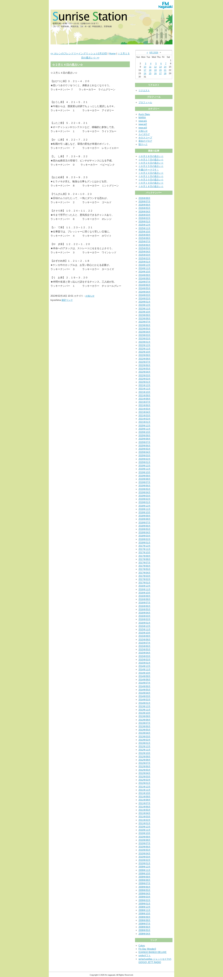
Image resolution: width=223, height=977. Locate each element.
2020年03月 (144, 455)
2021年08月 (144, 398)
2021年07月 (144, 402)
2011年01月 (144, 823)
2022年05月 (144, 368)
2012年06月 (144, 766)
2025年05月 (144, 248)
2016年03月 (144, 616)
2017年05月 (144, 569)
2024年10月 (144, 271)
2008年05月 (144, 930)
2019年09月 (144, 475)
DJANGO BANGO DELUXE (153, 952)
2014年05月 (144, 689)
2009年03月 (144, 897)
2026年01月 (144, 221)
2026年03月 (144, 215)
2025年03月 (144, 255)
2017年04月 (144, 572)
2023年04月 (144, 332)
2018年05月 (144, 529)
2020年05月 (144, 449)
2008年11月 (144, 910)
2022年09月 (144, 355)
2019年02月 (144, 499)
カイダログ (144, 134)
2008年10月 (144, 913)
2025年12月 (144, 225)
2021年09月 (144, 395)
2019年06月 (144, 485)
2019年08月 (144, 479)
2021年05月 (144, 409)
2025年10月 (144, 231)
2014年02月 (144, 699)
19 (155, 70)
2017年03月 (144, 576)
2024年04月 (144, 292)
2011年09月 (144, 796)
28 (165, 73)
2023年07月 (144, 322)
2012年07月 (144, 763)
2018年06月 (144, 526)
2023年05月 (144, 328)
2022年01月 (144, 382)
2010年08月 (144, 840)
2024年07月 (144, 281)
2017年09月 (144, 556)
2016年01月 (144, 623)
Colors (142, 945)
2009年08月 (144, 880)
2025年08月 (144, 238)
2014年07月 (144, 683)
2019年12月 (144, 465)
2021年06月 (144, 405)
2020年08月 (144, 438)
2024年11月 (144, 268)
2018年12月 (144, 506)
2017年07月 (144, 562)
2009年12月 (144, 866)
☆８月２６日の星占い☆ (151, 163)
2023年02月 (144, 338)
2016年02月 (144, 619)
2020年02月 (144, 459)
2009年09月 (144, 877)
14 (165, 67)
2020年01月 (144, 462)
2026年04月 (144, 211)
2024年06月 (144, 285)
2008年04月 (144, 933)
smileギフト (145, 955)
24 (145, 73)
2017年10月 (144, 552)
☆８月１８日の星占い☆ (151, 186)
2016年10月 (144, 592)
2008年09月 (144, 917)
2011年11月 (144, 790)
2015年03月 (144, 656)
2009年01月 (144, 903)
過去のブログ (145, 141)
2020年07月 (144, 442)
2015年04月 (144, 652)
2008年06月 (144, 927)
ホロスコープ (145, 137)
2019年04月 (144, 492)
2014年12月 (144, 666)
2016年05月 (144, 609)
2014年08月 (144, 679)
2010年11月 (144, 830)
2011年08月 (144, 800)
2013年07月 (144, 723)
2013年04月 (144, 733)
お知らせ (89, 296)
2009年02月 (144, 900)
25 (150, 73)
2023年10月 (144, 312)
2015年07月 (144, 643)
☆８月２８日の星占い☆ (151, 156)
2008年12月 (144, 907)
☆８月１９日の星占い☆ (151, 183)
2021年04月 (144, 412)
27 (160, 73)
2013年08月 (144, 719)
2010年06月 (144, 846)
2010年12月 (144, 826)
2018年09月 (144, 515)
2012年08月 (144, 760)
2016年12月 (144, 586)
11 (150, 67)
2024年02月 (144, 298)
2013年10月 (144, 713)
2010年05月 (144, 850)
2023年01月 (144, 342)
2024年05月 (144, 288)
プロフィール (145, 102)
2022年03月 (144, 375)
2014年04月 (144, 693)
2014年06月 (144, 686)
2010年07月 (144, 843)
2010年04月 (144, 853)
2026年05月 (144, 208)
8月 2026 (153, 52)
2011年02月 (144, 820)
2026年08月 (144, 198)
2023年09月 (144, 315)
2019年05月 (144, 489)
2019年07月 (144, 482)
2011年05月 (144, 810)
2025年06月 (144, 245)
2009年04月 (144, 893)
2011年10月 (144, 793)
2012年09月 (144, 756)
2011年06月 (144, 806)
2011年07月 (144, 803)
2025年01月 (144, 261)
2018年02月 (144, 539)
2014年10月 (144, 673)
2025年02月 (144, 258)
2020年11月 (144, 429)
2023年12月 (144, 305)
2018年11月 (144, 509)
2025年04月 (144, 251)
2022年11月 (144, 348)
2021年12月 (144, 385)
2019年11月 (144, 469)
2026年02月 (144, 218)
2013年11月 (144, 709)
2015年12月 (144, 626)
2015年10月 (144, 632)
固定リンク (67, 300)
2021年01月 (144, 422)
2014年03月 (144, 696)
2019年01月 (144, 502)
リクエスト (144, 90)
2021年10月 (144, 392)
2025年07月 (144, 241)
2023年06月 (144, 325)
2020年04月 (144, 452)
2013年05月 (144, 729)
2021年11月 (144, 388)
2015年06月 (144, 646)
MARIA (142, 117)
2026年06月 (144, 205)
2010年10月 (144, 833)
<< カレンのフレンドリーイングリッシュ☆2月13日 (79, 53)
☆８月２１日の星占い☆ (151, 176)
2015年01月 (144, 663)
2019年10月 (144, 472)
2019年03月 (144, 495)
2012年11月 (144, 749)
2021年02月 (144, 418)
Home (112, 53)
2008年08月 (144, 920)
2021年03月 (144, 415)
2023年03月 (144, 335)
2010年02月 (144, 860)
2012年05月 (144, 770)
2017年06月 (144, 566)
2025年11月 (144, 228)
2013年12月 (144, 706)
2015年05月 (144, 649)
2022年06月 (144, 365)
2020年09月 (144, 435)
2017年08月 (144, 559)
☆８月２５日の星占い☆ (151, 166)
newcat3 (143, 127)
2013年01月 (144, 743)
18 (150, 70)
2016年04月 (144, 612)
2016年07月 (144, 602)
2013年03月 (144, 736)
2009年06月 (144, 887)
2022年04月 (144, 372)
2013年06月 (144, 726)
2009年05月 (144, 890)
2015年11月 (144, 629)
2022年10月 (144, 352)
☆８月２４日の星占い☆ (151, 173)
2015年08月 (144, 639)
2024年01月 (144, 301)
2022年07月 (144, 362)
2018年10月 (144, 512)
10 (145, 67)
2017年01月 (144, 582)
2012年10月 (144, 753)
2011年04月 (144, 813)
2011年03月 (144, 816)
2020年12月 (144, 425)
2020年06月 (144, 445)
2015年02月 (144, 659)
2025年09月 (144, 235)
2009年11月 (144, 870)
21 (165, 70)
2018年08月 (144, 519)
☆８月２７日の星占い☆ (151, 159)
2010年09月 (144, 836)
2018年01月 (144, 542)
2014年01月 (144, 703)
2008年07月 (144, 923)
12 (155, 67)
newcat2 (143, 124)
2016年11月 (144, 589)
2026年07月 (144, 201)
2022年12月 (144, 345)
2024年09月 (144, 275)
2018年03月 (144, 535)
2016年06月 (144, 606)
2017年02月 (144, 579)
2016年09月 (144, 596)
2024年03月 (144, 295)
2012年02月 (144, 780)
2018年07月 (144, 522)
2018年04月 (144, 532)
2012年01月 (144, 783)
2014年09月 (144, 676)
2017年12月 (144, 546)
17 (145, 70)
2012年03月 (144, 776)
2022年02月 (144, 378)
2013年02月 (144, 739)
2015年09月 (144, 636)
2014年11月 (144, 669)
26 (155, 73)
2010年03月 (144, 856)
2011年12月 (144, 786)
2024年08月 (144, 278)
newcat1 (143, 121)
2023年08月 (144, 318)
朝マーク (143, 144)
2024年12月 (144, 265)
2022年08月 (144, 358)
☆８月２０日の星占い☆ (151, 179)
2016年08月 (144, 599)
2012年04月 (144, 773)
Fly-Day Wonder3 (147, 949)
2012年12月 (144, 746)
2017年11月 (144, 549)
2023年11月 (144, 308)
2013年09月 (144, 716)
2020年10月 (144, 432)
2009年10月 (144, 873)
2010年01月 (144, 863)
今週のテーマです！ (149, 169)
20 (160, 70)
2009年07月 (144, 883)
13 (160, 67)
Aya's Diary (144, 114)
